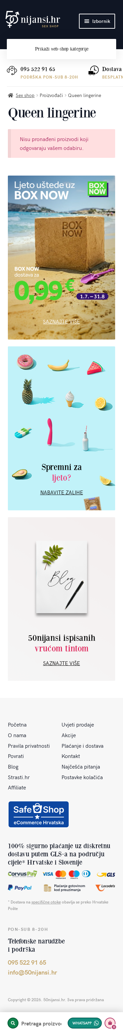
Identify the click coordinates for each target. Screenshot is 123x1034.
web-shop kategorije (61, 49)
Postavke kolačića (82, 777)
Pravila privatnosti (29, 745)
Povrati (16, 755)
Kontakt (71, 755)
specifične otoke (46, 902)
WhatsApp (82, 1022)
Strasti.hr (19, 777)
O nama (17, 735)
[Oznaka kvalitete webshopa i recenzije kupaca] (38, 814)
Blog (13, 766)
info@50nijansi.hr (32, 972)
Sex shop (25, 95)
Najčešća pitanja (81, 766)
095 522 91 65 (37, 69)
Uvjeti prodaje (78, 724)
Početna (17, 724)
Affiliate (17, 787)
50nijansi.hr (32, 19)
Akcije (69, 735)
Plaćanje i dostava (83, 745)
